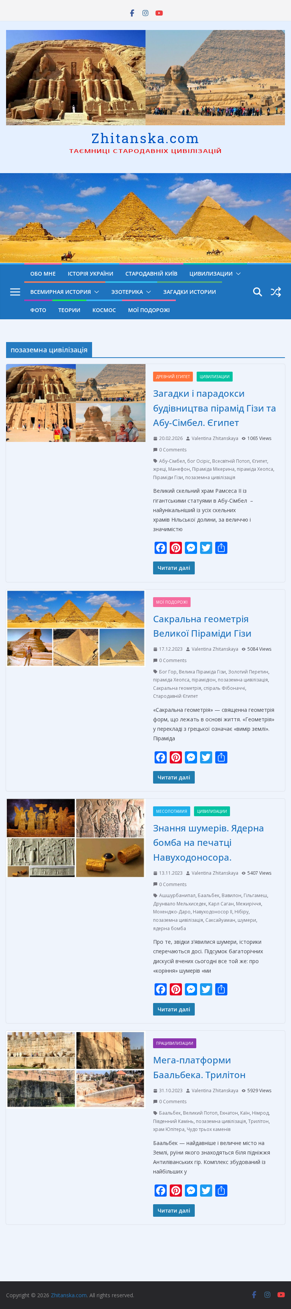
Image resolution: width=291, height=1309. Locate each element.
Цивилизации (211, 273)
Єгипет (259, 461)
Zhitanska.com (145, 138)
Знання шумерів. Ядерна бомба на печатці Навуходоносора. (208, 842)
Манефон (179, 469)
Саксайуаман (220, 920)
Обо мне (43, 273)
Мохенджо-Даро (172, 911)
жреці (159, 469)
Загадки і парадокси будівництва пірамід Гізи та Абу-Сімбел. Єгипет (214, 408)
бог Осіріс (198, 461)
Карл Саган (221, 904)
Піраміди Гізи (168, 477)
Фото (38, 310)
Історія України (90, 273)
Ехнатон (229, 1113)
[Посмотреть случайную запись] (276, 292)
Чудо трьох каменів (208, 1129)
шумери (247, 920)
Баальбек (208, 895)
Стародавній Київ (151, 273)
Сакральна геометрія (177, 688)
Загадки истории (189, 291)
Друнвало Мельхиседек (179, 904)
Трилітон (258, 1121)
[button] (237, 273)
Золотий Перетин (248, 672)
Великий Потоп (200, 1113)
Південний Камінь (173, 1121)
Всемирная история (60, 291)
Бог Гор (168, 672)
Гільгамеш (255, 895)
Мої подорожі (149, 310)
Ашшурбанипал (177, 895)
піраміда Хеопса (255, 469)
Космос (104, 310)
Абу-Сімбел (172, 461)
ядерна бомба (169, 928)
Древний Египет (173, 376)
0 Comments (172, 449)
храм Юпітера (169, 1129)
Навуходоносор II (212, 911)
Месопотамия (171, 811)
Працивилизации (174, 1043)
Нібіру (242, 911)
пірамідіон (204, 680)
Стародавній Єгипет (175, 696)
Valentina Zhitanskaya (215, 438)
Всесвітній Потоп (231, 461)
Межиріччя (248, 904)
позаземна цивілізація (210, 477)
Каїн (245, 1113)
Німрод (260, 1113)
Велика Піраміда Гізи (202, 672)
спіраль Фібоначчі (224, 688)
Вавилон (231, 895)
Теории (69, 310)
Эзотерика (127, 291)
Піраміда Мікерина (213, 469)
